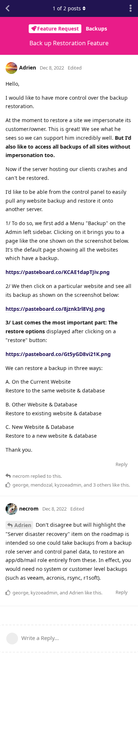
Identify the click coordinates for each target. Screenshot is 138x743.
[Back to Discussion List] (7, 8)
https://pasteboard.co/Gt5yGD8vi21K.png (58, 354)
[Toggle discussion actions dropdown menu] (130, 8)
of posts (67, 8)
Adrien (22, 525)
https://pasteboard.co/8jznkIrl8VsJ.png (55, 308)
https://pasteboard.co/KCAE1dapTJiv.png (58, 272)
